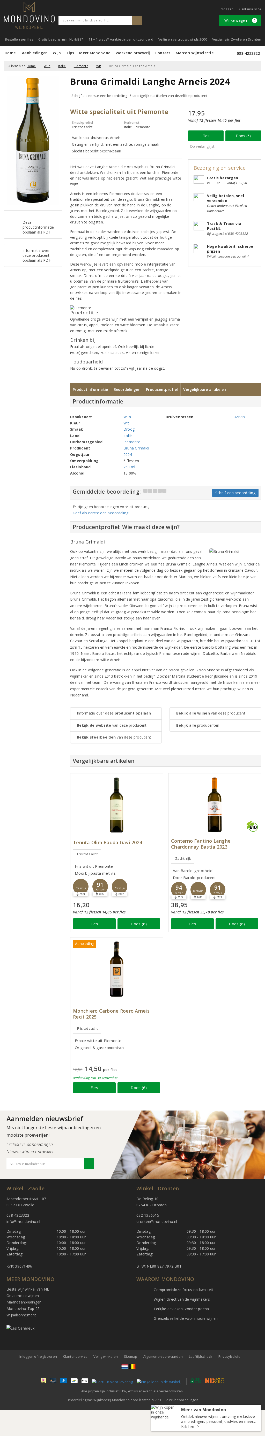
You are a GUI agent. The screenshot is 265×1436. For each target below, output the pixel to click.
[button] (81, 886)
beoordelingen (182, 1400)
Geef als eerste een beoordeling (100, 512)
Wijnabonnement (21, 1315)
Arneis (239, 416)
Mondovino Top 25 (23, 1308)
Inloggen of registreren (38, 1356)
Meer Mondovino (95, 52)
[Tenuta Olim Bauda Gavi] (116, 805)
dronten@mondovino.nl (156, 1221)
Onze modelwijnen (22, 1295)
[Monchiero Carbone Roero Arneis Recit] (116, 969)
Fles (205, 135)
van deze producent (112, 725)
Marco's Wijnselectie (195, 52)
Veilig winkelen (105, 1356)
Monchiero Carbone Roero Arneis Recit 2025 (111, 1014)
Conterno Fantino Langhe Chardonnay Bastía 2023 (201, 844)
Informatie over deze (114, 713)
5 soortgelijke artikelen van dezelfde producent (169, 95)
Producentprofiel (162, 389)
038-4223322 (248, 53)
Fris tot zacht (87, 854)
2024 (127, 454)
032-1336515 (147, 1215)
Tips (70, 52)
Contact (163, 52)
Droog (129, 429)
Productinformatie (90, 389)
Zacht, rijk (183, 858)
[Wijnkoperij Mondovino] (29, 15)
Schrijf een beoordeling (235, 492)
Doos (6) (243, 135)
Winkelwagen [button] (240, 20)
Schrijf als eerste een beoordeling (99, 95)
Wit (98, 66)
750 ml (129, 466)
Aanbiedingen (35, 52)
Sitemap (130, 1356)
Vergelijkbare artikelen (204, 389)
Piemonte (81, 66)
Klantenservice (250, 9)
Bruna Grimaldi (136, 448)
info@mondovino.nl (23, 1221)
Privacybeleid (229, 1356)
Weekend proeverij (133, 52)
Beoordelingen (127, 389)
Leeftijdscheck (200, 1356)
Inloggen (226, 9)
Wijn (57, 52)
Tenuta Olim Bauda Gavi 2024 (107, 842)
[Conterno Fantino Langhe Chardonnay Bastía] (214, 805)
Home (10, 52)
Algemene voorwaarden (163, 1356)
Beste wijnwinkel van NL (27, 1289)
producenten (197, 725)
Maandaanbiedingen (24, 1302)
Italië (62, 66)
